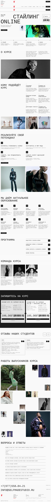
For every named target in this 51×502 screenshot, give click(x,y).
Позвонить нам (48, 485)
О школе (14, 494)
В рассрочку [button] (13, 320)
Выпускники (2, 3)
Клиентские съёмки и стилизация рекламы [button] (34, 245)
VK (26, 494)
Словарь (14, 498)
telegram (27, 495)
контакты (14, 497)
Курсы (2, 2)
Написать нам (48, 489)
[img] (14, 2)
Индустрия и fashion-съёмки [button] (33, 240)
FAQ (40, 6)
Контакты (43, 6)
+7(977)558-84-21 (13, 486)
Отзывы (37, 6)
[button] (49, 240)
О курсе (22, 6)
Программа (30, 6)
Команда (34, 6)
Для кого (26, 6)
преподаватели (15, 495)
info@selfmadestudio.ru (17, 490)
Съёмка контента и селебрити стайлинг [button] (36, 249)
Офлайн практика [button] (30, 253)
